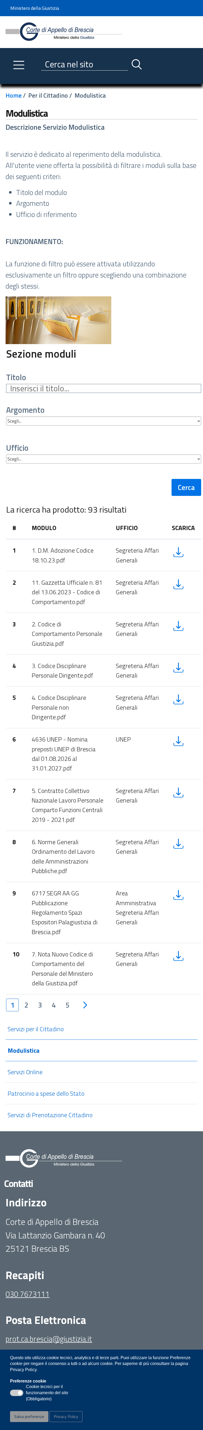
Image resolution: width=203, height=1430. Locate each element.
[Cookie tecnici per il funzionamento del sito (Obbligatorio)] (16, 1393)
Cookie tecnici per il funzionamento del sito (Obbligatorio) (47, 1393)
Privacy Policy (66, 1416)
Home (14, 95)
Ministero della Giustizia (34, 8)
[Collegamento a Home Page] (64, 31)
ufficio (17, 448)
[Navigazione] (18, 65)
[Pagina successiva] (85, 1005)
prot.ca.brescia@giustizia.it (49, 1339)
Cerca (186, 487)
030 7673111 (27, 1294)
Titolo (16, 377)
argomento (25, 410)
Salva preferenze (29, 1416)
